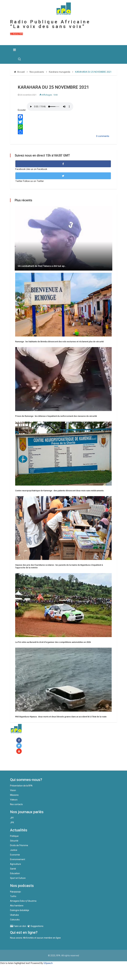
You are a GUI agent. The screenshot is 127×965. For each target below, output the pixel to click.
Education (15, 873)
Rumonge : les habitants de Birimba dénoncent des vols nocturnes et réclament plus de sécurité (59, 341)
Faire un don (22, 763)
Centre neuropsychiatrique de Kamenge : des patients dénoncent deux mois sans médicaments (59, 490)
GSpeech (48, 963)
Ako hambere (16, 905)
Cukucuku (15, 919)
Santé (13, 868)
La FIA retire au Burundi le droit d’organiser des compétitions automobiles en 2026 (53, 642)
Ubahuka (14, 915)
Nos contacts (16, 804)
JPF (12, 818)
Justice (13, 850)
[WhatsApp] (63, 126)
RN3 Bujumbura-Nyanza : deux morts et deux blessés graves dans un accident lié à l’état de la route (61, 716)
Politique (14, 836)
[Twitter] (63, 121)
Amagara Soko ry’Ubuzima (23, 901)
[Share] (63, 131)
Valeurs (14, 799)
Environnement (17, 859)
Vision (13, 790)
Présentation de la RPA (21, 785)
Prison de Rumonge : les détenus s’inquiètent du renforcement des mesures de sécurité (56, 416)
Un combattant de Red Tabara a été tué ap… (42, 266)
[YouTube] (19, 751)
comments (103, 136)
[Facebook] (63, 116)
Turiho (13, 896)
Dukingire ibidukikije (19, 910)
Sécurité (14, 840)
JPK (12, 822)
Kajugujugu (15, 891)
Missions (14, 795)
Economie (15, 854)
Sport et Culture (18, 878)
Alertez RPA (17, 34)
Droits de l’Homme (19, 845)
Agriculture (15, 864)
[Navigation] (14, 49)
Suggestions (36, 926)
